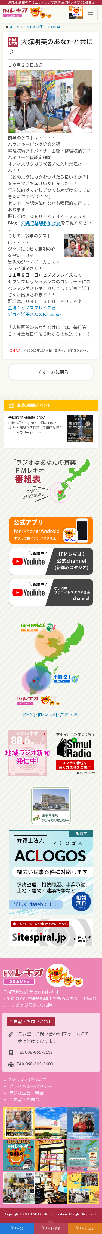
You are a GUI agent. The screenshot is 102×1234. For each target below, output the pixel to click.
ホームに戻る (55, 371)
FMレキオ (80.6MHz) (73, 350)
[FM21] (29, 714)
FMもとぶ (87, 1228)
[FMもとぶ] (69, 714)
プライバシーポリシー (30, 1086)
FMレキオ (53, 1228)
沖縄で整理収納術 (38, 222)
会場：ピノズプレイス (29, 307)
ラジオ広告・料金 (26, 1092)
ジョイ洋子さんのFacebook (35, 314)
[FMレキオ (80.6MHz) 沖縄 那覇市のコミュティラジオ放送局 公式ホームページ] (27, 13)
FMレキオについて (27, 1079)
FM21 (19, 1228)
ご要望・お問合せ (26, 1099)
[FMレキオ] (47, 714)
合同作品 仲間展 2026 (26, 417)
